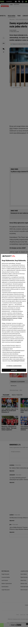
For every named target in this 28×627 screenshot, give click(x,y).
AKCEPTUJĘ (14, 370)
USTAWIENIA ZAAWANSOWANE (14, 366)
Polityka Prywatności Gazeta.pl (9, 318)
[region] (14, 313)
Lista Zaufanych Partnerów (18, 360)
